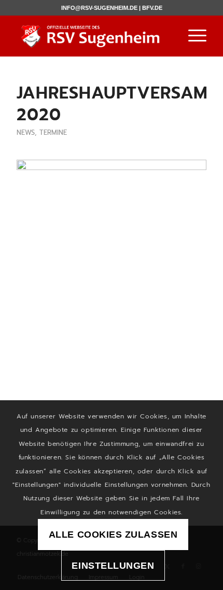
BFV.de (152, 8)
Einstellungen (113, 565)
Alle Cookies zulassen (113, 534)
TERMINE (53, 132)
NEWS (26, 132)
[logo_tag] (92, 36)
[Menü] (192, 36)
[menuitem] (192, 36)
